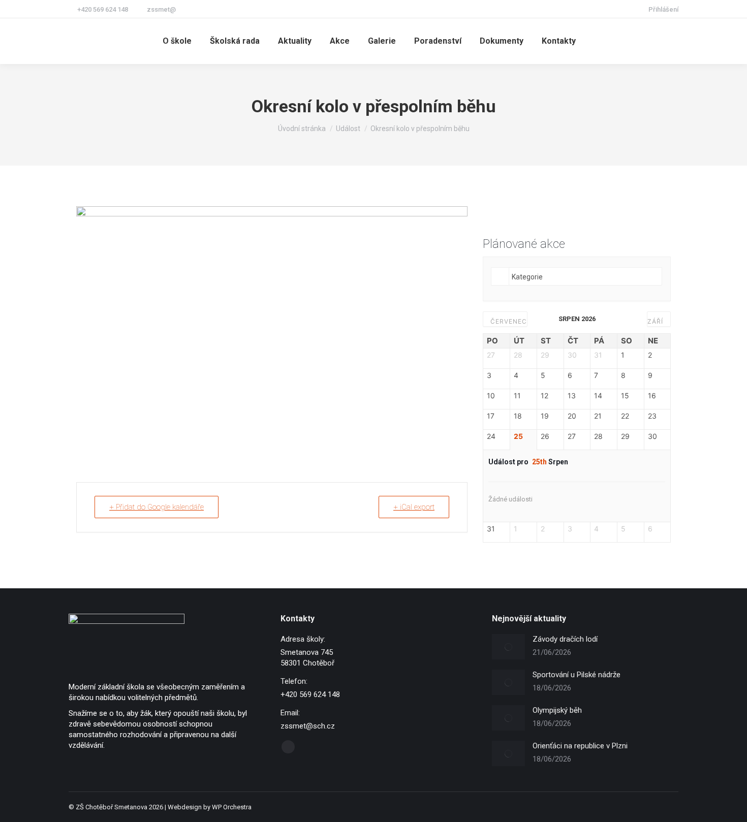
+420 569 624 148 (102, 9)
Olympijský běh (557, 710)
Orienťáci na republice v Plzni (580, 745)
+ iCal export (413, 507)
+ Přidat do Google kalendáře (156, 507)
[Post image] (508, 646)
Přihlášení (663, 9)
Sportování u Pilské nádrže (576, 674)
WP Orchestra (232, 807)
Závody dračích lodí (565, 639)
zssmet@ (161, 9)
